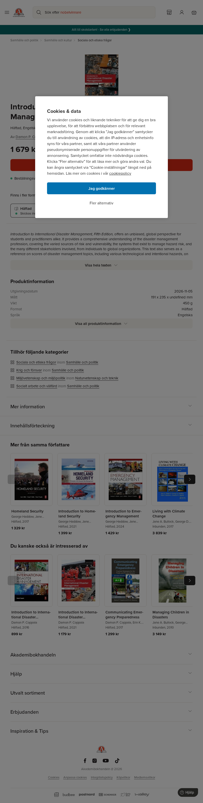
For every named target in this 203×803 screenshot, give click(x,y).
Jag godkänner (101, 188)
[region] (101, 157)
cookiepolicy (120, 173)
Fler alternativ (101, 203)
